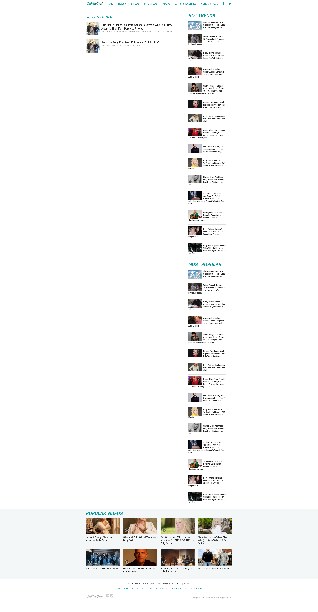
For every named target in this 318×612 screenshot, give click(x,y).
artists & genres (185, 3)
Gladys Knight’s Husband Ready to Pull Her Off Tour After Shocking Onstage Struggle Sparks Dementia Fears (206, 89)
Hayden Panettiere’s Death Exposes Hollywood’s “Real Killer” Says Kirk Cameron (214, 105)
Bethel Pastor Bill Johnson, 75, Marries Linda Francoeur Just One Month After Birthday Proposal (206, 40)
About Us (130, 584)
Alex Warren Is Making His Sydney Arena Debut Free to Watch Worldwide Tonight (214, 149)
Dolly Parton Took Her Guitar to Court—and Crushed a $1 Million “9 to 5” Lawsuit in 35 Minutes (207, 164)
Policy (158, 584)
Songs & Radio (195, 589)
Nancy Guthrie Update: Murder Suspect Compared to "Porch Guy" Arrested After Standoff (206, 73)
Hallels (94, 3)
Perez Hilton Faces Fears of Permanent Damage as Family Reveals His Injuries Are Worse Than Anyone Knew (206, 134)
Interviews (147, 589)
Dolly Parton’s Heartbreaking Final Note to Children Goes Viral (214, 119)
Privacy (152, 584)
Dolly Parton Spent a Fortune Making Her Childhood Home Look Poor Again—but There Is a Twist (207, 249)
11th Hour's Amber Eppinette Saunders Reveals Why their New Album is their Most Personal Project (136, 26)
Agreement (145, 584)
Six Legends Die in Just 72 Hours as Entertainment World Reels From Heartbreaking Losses (206, 216)
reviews (134, 3)
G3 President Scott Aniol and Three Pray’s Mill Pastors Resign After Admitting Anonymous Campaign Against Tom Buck (206, 198)
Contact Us (178, 584)
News (126, 589)
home (110, 3)
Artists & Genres (178, 589)
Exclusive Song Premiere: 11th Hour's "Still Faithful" (130, 42)
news (121, 3)
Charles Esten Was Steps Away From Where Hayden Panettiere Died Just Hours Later (206, 180)
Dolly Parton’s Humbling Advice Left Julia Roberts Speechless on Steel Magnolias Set (205, 232)
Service (137, 584)
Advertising (186, 584)
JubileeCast (94, 596)
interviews (150, 3)
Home (118, 589)
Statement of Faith (167, 584)
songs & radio (209, 3)
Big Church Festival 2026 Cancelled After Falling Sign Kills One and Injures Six (214, 25)
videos (166, 3)
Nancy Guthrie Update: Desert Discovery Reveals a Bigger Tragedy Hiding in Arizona (206, 56)
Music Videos (161, 589)
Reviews (135, 589)
